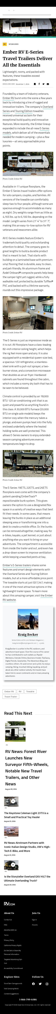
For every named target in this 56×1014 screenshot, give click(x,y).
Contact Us (8, 919)
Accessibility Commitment (13, 968)
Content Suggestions (11, 993)
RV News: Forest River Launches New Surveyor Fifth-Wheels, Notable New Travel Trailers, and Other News (27, 767)
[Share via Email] (48, 84)
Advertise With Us (10, 930)
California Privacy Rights (12, 945)
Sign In (34, 919)
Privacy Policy (9, 940)
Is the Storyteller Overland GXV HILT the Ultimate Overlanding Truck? (27, 878)
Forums (35, 925)
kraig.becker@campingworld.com (24, 643)
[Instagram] (47, 984)
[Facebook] (33, 984)
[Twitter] (40, 984)
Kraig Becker (9, 84)
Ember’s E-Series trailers (17, 565)
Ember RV (8, 98)
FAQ (5, 925)
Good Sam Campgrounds (13, 983)
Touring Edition (23, 111)
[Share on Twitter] (43, 84)
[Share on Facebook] (39, 84)
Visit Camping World (11, 988)
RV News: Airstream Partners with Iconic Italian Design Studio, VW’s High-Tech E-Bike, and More (27, 847)
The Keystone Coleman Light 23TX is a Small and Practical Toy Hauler (26, 815)
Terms (6, 935)
